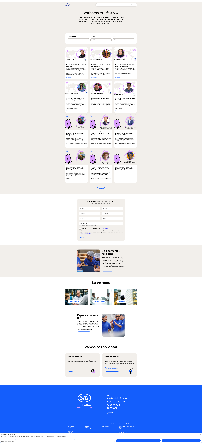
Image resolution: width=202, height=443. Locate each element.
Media (119, 0)
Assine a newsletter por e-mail (112, 368)
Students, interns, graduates (99, 301)
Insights (123, 0)
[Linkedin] (124, 432)
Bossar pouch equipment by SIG (108, 423)
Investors (123, 4)
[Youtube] (126, 432)
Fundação (126, 0)
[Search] (131, 5)
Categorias (104, 4)
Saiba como (110, 412)
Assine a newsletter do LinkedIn (112, 372)
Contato (130, 0)
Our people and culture (107, 270)
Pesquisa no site (88, 428)
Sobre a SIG (117, 4)
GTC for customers (122, 428)
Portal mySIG (70, 431)
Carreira (69, 430)
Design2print (70, 432)
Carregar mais (101, 188)
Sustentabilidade (110, 4)
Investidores (70, 428)
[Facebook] (120, 432)
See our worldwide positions (84, 332)
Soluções (98, 4)
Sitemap (86, 430)
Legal (120, 425)
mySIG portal (135, 0)
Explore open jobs (121, 301)
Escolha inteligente (105, 426)
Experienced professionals (74, 301)
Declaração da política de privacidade (126, 423)
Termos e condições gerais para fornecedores (126, 427)
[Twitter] (122, 432)
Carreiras (128, 4)
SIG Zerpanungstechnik (106, 425)
